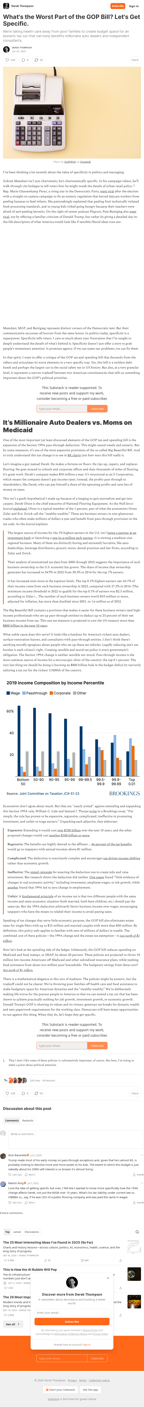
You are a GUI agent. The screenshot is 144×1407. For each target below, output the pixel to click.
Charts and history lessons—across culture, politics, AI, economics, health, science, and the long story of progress (61, 1249)
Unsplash (85, 162)
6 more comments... (12, 1213)
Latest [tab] (17, 1232)
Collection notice (99, 1380)
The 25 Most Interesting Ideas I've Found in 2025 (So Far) (48, 1242)
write (93, 811)
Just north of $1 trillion (18, 970)
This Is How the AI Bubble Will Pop (30, 1269)
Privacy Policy (100, 1334)
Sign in (134, 6)
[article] (72, 1251)
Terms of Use (90, 1330)
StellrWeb (70, 162)
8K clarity (74, 455)
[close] (108, 1278)
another (13, 887)
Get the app (90, 1389)
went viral (107, 191)
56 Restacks (48, 1080)
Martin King (15, 1183)
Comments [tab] (12, 1120)
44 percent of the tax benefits (111, 844)
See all (10, 1324)
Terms (83, 1380)
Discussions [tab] (32, 1232)
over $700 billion (69, 830)
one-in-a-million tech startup (72, 538)
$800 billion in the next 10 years (25, 625)
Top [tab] (7, 1232)
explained (20, 508)
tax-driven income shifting (121, 858)
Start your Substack (62, 1389)
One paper (96, 877)
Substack (53, 1399)
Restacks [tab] (27, 1120)
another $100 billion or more (69, 835)
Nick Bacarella (17, 1155)
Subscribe (118, 6)
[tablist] (19, 1120)
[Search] (137, 1232)
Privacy (72, 1380)
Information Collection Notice (70, 1334)
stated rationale (41, 872)
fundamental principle (37, 896)
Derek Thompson (22, 47)
